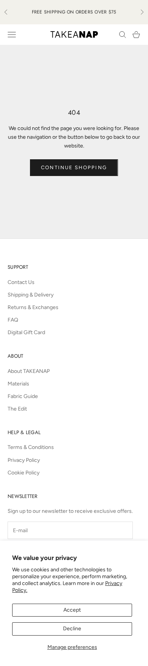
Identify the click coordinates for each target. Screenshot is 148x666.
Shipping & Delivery (31, 295)
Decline (72, 628)
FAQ (13, 320)
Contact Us (21, 282)
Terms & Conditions (31, 447)
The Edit (17, 409)
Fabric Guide (23, 396)
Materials (18, 384)
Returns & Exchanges (33, 307)
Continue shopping (74, 167)
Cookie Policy (23, 472)
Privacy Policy (24, 460)
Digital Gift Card (26, 332)
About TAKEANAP (29, 371)
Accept (72, 610)
